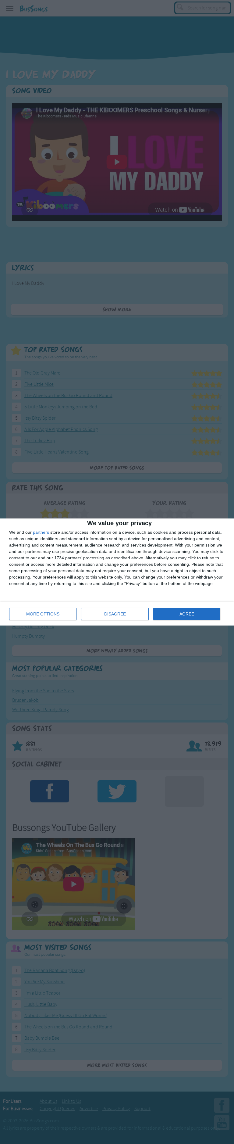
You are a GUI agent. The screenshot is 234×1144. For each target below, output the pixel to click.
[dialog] (117, 572)
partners (41, 532)
